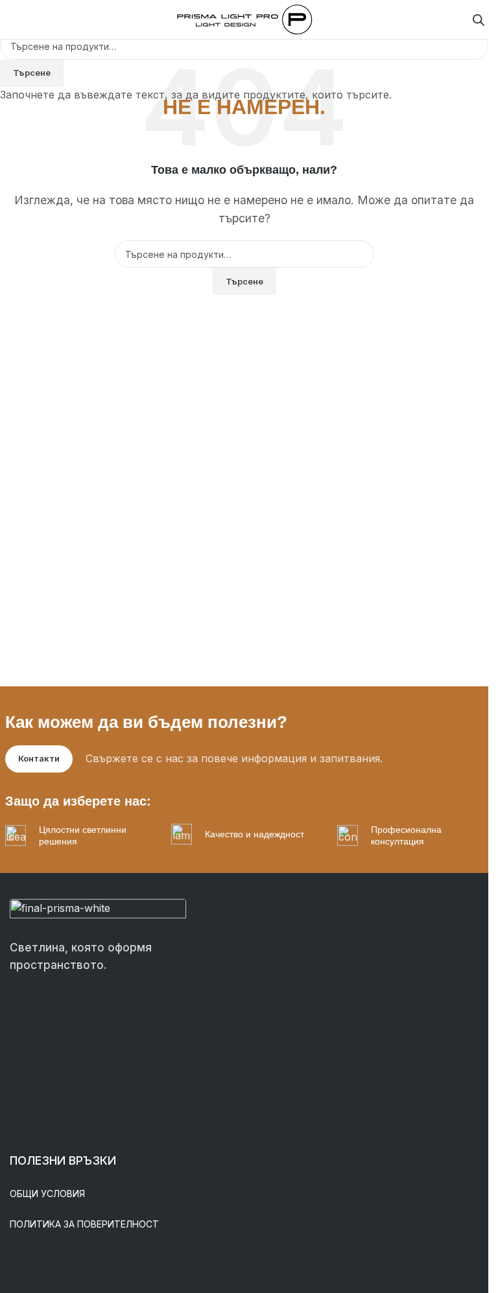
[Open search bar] (478, 19)
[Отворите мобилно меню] (15, 19)
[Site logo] (244, 18)
